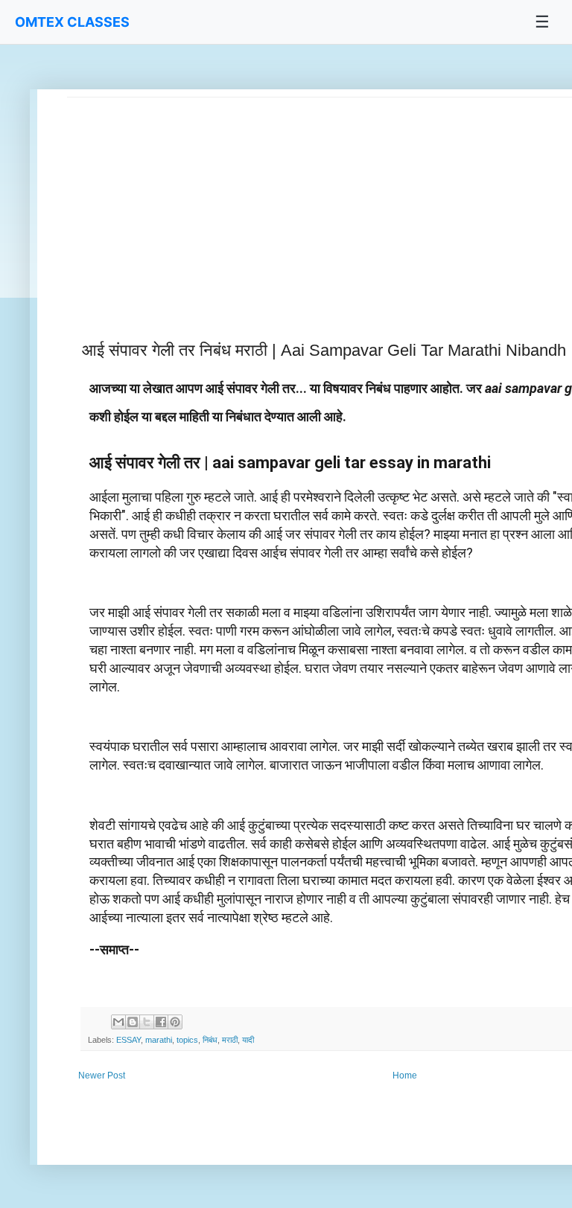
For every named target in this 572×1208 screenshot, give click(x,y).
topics (187, 1039)
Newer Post (101, 1075)
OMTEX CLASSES (72, 22)
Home (405, 1075)
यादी (248, 1039)
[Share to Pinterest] (175, 1021)
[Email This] (118, 1021)
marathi (158, 1039)
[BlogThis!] (132, 1021)
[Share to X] (146, 1021)
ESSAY (128, 1039)
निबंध (210, 1039)
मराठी (230, 1039)
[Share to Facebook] (160, 1021)
